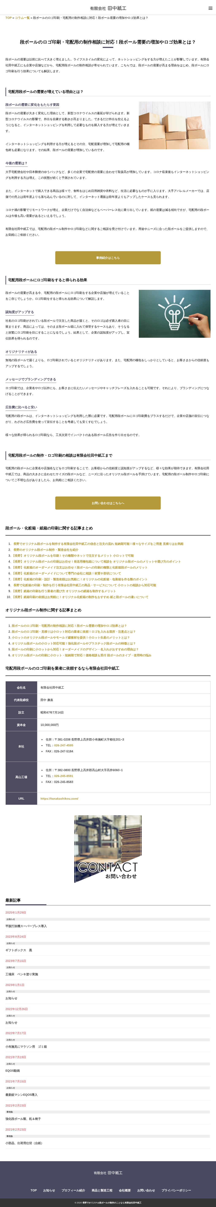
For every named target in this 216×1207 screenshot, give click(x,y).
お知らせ (11, 919)
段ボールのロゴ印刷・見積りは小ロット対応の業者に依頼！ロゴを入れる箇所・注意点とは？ (74, 631)
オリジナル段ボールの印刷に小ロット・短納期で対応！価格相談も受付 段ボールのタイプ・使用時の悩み (81, 655)
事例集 (10, 1112)
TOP (8, 17)
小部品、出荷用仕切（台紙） (24, 1143)
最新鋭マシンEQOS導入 (21, 1094)
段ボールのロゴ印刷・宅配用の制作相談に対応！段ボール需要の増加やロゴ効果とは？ (69, 625)
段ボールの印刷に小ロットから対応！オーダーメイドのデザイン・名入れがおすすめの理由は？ (75, 649)
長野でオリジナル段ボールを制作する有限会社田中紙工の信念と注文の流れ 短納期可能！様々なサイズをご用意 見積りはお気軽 (99, 543)
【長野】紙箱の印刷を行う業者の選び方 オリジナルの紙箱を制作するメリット (64, 591)
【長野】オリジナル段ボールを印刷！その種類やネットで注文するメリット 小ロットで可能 (73, 555)
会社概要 (125, 1190)
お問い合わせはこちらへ (108, 503)
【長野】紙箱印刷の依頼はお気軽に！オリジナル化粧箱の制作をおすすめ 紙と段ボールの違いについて (80, 597)
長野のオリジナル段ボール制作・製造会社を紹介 (46, 549)
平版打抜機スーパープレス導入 (26, 926)
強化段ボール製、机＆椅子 (23, 1118)
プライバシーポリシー (176, 1190)
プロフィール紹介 (73, 1190)
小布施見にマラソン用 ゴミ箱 (26, 1046)
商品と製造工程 (102, 1190)
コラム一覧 (22, 17)
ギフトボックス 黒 (18, 950)
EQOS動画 (12, 1070)
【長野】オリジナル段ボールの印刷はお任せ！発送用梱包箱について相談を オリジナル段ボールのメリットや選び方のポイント (96, 561)
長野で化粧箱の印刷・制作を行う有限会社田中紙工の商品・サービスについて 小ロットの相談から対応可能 (85, 585)
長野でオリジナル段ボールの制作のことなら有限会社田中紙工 (112, 1203)
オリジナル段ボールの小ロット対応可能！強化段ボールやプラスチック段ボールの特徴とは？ (74, 643)
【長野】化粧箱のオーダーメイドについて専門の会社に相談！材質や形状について (66, 573)
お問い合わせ (146, 1190)
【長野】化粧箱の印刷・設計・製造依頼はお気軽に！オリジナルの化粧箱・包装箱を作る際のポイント (80, 579)
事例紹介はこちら (108, 257)
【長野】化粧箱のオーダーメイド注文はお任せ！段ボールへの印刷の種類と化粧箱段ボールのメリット (80, 567)
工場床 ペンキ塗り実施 (21, 974)
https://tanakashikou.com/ (59, 798)
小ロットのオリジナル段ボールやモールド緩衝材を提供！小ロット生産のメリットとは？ (71, 637)
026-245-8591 (63, 776)
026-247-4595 (63, 745)
